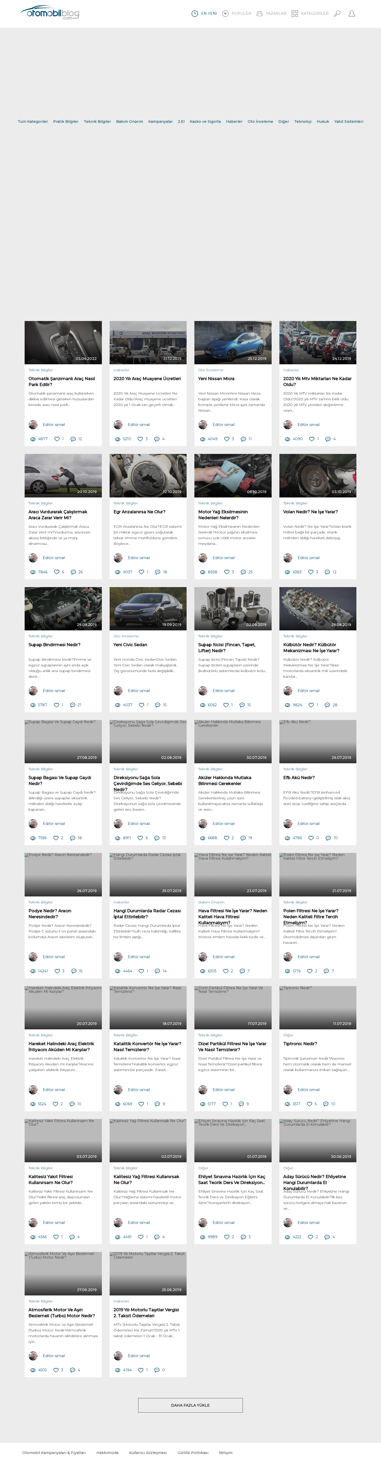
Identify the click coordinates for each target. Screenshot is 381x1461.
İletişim (225, 1452)
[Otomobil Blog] (50, 13)
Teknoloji (303, 121)
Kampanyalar (160, 121)
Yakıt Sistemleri (348, 121)
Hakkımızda (107, 1452)
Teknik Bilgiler (97, 121)
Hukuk (323, 121)
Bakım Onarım (129, 121)
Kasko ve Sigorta (205, 121)
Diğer (283, 121)
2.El (181, 121)
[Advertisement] (190, 70)
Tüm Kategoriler (33, 121)
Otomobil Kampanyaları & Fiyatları (54, 1452)
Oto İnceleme (260, 121)
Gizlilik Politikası (193, 1452)
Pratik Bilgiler (66, 121)
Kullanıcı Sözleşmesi (148, 1452)
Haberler (234, 121)
